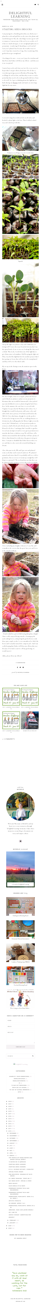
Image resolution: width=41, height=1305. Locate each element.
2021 (10, 1104)
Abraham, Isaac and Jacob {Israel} (21, 1210)
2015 (10, 1118)
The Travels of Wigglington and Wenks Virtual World (20, 1158)
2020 (10, 1106)
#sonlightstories (20, 1081)
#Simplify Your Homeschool (20, 1076)
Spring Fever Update (16, 1172)
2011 (10, 1128)
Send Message (20, 1047)
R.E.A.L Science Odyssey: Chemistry (21, 1169)
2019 (10, 1109)
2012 (20, 1092)
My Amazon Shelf (20, 1238)
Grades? (12, 1217)
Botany (15, 83)
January (13, 1223)
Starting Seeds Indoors (17, 1164)
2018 (10, 1111)
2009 (10, 1225)
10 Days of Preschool (20, 1085)
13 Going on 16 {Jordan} (17, 1162)
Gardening (21, 662)
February (13, 1220)
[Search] (33, 1056)
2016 (10, 1116)
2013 (10, 1123)
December (13, 1133)
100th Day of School (20, 1087)
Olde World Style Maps (17, 1186)
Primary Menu (1, 4)
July (11, 1145)
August (12, 1143)
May (11, 1150)
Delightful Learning (20, 14)
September (13, 1140)
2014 (10, 1121)
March (12, 1155)
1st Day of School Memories (20, 1089)
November (13, 1135)
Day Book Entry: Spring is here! (20, 1181)
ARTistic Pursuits (15, 1201)
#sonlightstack (20, 1078)
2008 (10, 1228)
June (11, 1148)
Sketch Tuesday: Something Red (20, 1215)
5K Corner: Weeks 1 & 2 (17, 1203)
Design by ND (20, 1301)
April (12, 1153)
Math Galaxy (13, 1183)
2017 (10, 1113)
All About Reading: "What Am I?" (20, 1178)
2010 (10, 1131)
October (13, 1138)
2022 (10, 1101)
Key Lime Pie (13, 1212)
